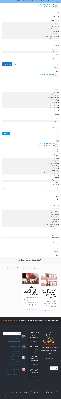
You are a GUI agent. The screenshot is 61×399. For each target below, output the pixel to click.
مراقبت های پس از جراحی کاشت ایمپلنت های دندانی (49, 293)
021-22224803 (49, 358)
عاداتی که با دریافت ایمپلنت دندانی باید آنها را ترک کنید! (31, 291)
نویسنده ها (32, 268)
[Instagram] (5, 396)
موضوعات (15, 268)
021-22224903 (49, 361)
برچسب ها (23, 268)
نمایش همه (53, 268)
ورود (15, 64)
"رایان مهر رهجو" (30, 394)
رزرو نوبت (6, 133)
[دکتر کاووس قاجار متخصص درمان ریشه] (48, 7)
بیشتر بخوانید (44, 310)
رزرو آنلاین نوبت (7, 64)
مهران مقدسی (11, 392)
